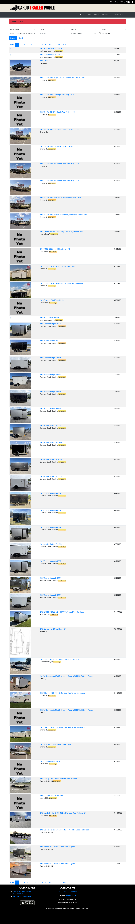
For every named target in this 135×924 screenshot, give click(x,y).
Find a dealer (18, 894)
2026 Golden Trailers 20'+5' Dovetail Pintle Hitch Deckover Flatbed (64, 830)
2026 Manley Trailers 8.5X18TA (51, 459)
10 (50, 45)
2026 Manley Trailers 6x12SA (51, 476)
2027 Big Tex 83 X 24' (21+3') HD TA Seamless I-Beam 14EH (62, 78)
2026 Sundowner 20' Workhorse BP (53, 629)
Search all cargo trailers (22, 891)
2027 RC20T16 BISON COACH (51, 49)
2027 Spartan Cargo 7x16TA (50, 358)
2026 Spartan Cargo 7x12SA (50, 375)
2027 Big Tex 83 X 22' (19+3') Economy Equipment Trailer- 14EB (63, 215)
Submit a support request (67, 891)
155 (58, 45)
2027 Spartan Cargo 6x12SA (50, 493)
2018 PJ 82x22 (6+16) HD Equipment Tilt (55, 249)
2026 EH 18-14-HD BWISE (49, 318)
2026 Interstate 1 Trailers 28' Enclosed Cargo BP (57, 864)
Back (12, 45)
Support (124, 2)
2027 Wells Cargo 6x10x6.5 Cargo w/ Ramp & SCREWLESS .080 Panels (66, 676)
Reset (21, 38)
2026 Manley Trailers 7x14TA (50, 341)
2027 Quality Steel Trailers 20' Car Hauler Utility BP (58, 779)
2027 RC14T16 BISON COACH (51, 55)
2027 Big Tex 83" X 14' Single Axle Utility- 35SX (57, 112)
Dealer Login (115, 2)
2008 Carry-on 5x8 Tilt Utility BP (51, 796)
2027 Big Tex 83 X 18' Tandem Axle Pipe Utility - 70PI (59, 129)
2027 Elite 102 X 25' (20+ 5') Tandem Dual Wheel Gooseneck (62, 693)
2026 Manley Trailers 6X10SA (51, 443)
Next (64, 45)
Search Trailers (93, 15)
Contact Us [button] (117, 15)
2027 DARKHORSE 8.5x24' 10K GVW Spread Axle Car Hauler (62, 612)
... (54, 45)
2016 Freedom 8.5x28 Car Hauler (52, 300)
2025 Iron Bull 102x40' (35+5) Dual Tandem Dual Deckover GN (63, 813)
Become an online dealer (22, 896)
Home (82, 15)
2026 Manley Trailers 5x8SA (50, 426)
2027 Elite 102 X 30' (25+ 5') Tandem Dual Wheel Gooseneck (62, 727)
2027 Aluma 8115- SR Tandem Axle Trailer (55, 744)
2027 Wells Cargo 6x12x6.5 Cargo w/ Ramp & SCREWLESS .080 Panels (66, 710)
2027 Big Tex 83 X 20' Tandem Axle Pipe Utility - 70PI (59, 164)
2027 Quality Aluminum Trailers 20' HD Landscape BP (60, 659)
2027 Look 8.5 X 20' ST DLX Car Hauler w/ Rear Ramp (60, 266)
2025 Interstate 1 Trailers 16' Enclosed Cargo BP (57, 847)
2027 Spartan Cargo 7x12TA (50, 527)
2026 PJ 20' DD (45, 61)
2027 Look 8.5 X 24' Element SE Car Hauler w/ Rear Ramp (61, 283)
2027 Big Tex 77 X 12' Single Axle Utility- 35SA (57, 95)
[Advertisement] (67, 916)
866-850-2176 (71, 896)
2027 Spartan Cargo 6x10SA (50, 324)
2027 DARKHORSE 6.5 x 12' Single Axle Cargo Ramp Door (61, 232)
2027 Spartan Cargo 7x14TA (50, 392)
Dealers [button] (105, 15)
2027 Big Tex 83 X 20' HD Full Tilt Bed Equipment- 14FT (60, 198)
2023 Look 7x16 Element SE (50, 761)
